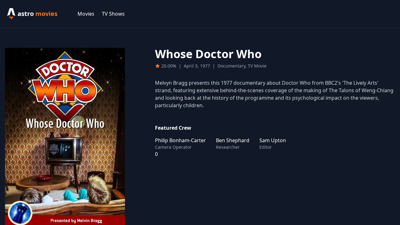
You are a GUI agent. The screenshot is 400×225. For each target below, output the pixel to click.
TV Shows (113, 13)
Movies (86, 13)
